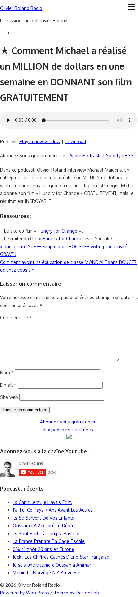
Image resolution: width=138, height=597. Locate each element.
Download (75, 141)
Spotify (113, 155)
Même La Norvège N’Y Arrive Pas (47, 572)
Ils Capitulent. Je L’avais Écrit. (42, 502)
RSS (129, 155)
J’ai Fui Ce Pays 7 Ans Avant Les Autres (53, 510)
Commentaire (16, 317)
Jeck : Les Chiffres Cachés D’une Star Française (61, 557)
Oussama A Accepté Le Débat (43, 525)
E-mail (8, 385)
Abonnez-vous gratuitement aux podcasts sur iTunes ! (69, 425)
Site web (9, 397)
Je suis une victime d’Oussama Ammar (52, 565)
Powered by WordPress (24, 592)
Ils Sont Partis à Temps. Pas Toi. (47, 533)
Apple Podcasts (85, 155)
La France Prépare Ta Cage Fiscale (49, 541)
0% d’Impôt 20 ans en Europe (43, 549)
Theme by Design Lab (76, 592)
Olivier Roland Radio (21, 8)
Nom (7, 372)
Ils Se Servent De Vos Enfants (43, 518)
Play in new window (39, 141)
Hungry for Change (57, 231)
